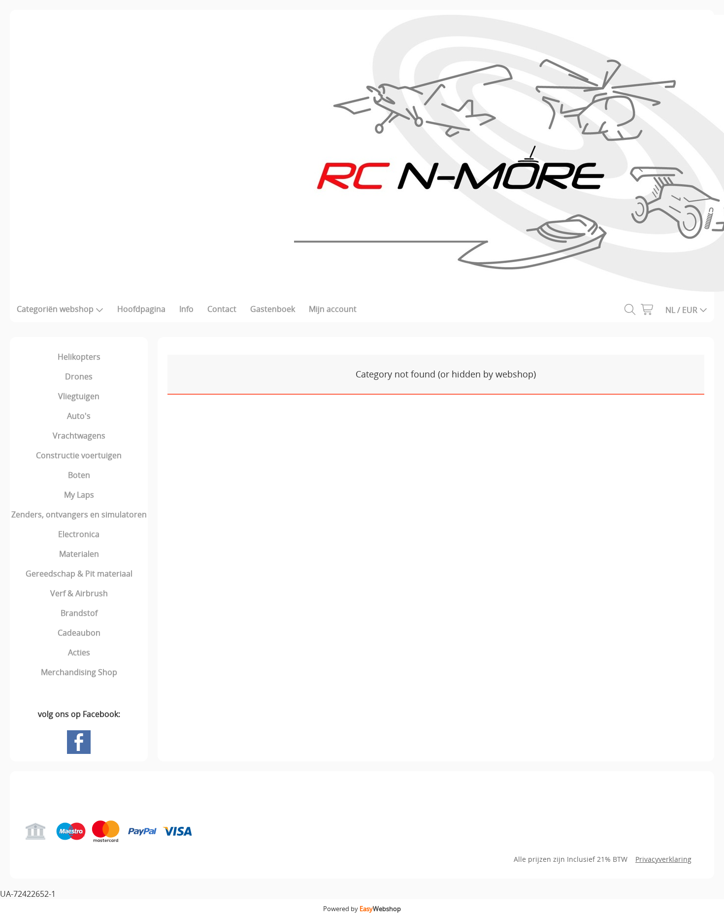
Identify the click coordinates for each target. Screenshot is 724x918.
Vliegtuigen (78, 396)
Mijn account (333, 309)
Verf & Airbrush (79, 593)
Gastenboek (272, 309)
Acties (79, 652)
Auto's (79, 415)
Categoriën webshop (55, 309)
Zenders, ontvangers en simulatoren (79, 514)
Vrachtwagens (79, 435)
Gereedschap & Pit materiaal (79, 573)
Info (186, 309)
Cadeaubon (79, 632)
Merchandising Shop (79, 672)
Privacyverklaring (663, 859)
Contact (221, 309)
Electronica (78, 534)
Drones (79, 376)
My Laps (79, 494)
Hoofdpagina (141, 309)
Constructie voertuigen (79, 455)
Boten (79, 475)
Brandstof (79, 613)
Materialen (79, 553)
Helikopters (79, 356)
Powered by (362, 908)
